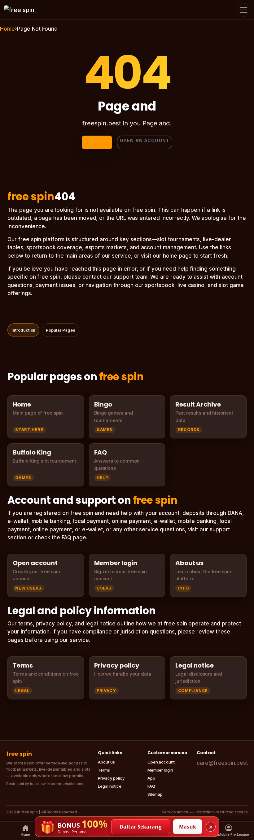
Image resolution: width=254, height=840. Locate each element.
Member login (160, 770)
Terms (104, 770)
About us (106, 761)
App (151, 778)
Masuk (187, 826)
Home (7, 29)
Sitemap (155, 794)
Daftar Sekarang (141, 826)
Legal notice (109, 786)
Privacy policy (111, 778)
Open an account (144, 140)
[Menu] (243, 10)
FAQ (151, 786)
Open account (161, 761)
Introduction (23, 330)
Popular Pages (60, 330)
